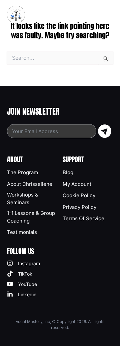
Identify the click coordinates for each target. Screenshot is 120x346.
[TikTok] (19, 273)
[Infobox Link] (32, 172)
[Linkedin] (21, 294)
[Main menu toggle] (108, 14)
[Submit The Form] (104, 131)
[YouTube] (22, 284)
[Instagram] (23, 263)
